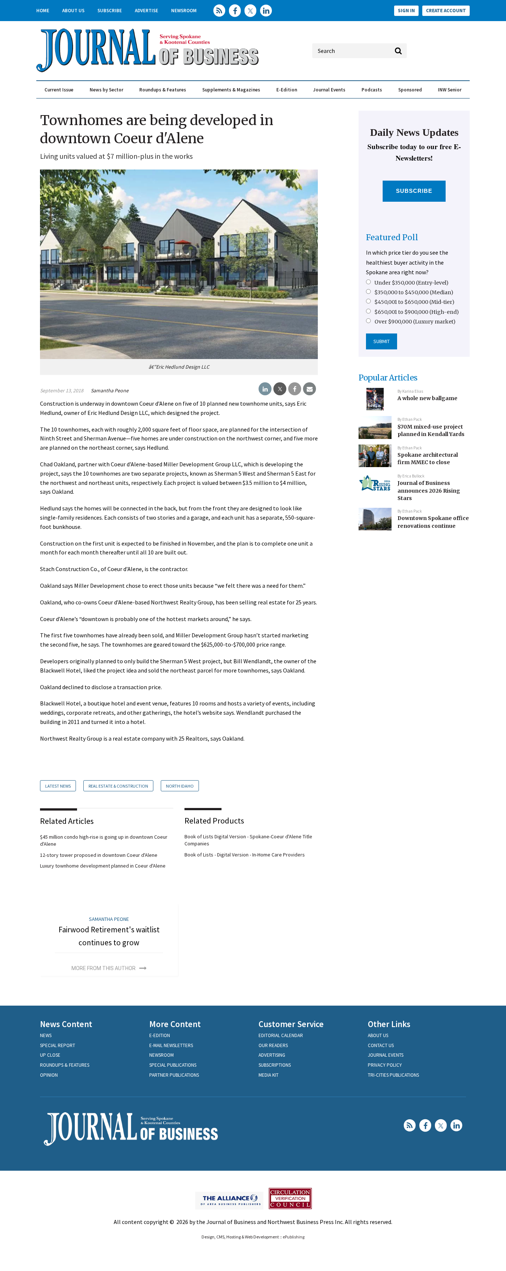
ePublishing (293, 1237)
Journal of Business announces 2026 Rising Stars (428, 491)
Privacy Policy (385, 1065)
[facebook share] (294, 389)
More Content (175, 1024)
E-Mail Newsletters (171, 1045)
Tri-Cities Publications (393, 1075)
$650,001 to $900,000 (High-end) (416, 312)
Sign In (406, 10)
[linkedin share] (265, 389)
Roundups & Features (162, 90)
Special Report (57, 1045)
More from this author (103, 968)
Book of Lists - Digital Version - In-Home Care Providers (244, 854)
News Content (66, 1024)
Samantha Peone (110, 390)
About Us (73, 10)
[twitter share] (279, 389)
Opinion (49, 1075)
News (45, 1035)
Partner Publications (174, 1075)
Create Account (446, 10)
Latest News (58, 786)
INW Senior (450, 90)
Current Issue (58, 90)
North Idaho (180, 786)
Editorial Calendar (281, 1035)
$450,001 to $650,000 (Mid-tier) (414, 302)
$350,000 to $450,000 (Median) (413, 292)
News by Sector (106, 90)
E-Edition (286, 90)
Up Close (50, 1055)
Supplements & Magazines (231, 90)
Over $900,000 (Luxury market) (415, 321)
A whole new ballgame (427, 398)
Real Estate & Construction (118, 786)
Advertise (146, 10)
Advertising (272, 1055)
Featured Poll (392, 237)
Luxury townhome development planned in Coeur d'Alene (103, 865)
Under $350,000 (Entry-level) (411, 282)
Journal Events (329, 90)
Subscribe (109, 10)
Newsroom (184, 10)
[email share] (309, 389)
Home (42, 10)
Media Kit (269, 1075)
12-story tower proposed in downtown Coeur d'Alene (98, 855)
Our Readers (273, 1045)
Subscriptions (275, 1065)
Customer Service (291, 1024)
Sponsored (410, 90)
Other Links (389, 1024)
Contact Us (381, 1045)
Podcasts (372, 90)
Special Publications (172, 1065)
